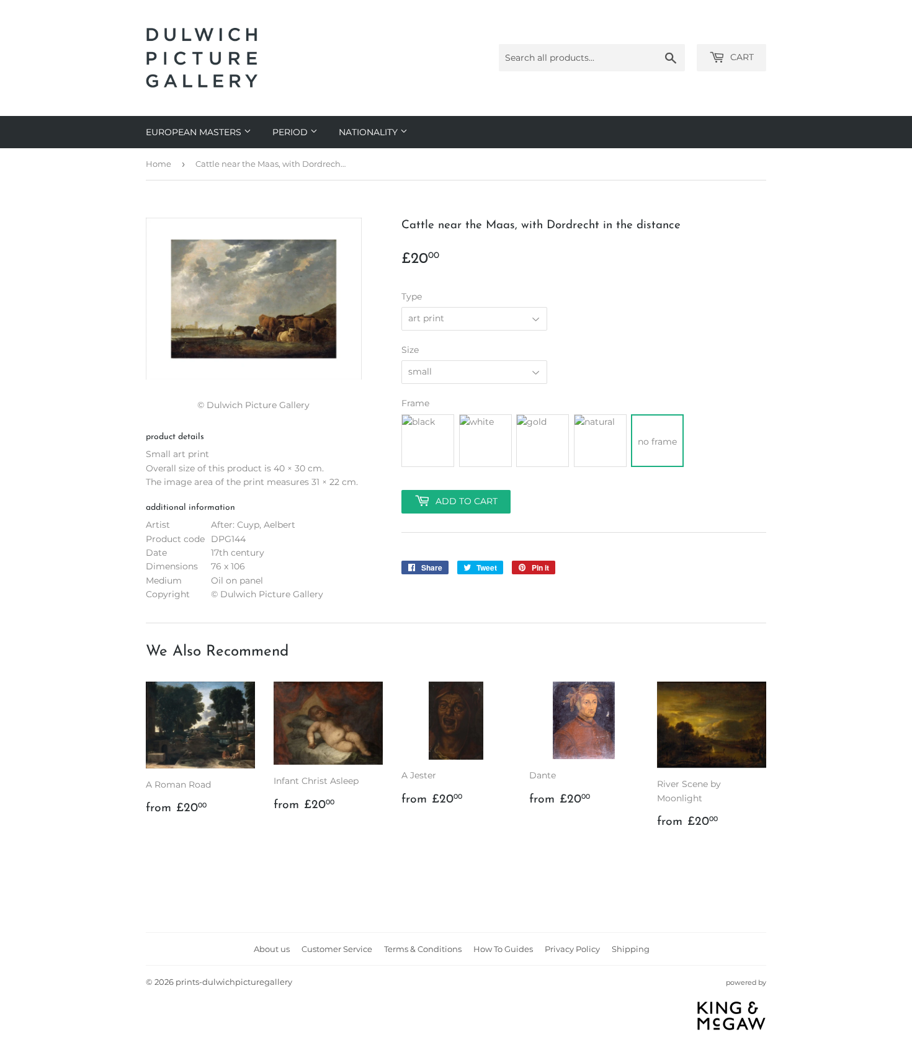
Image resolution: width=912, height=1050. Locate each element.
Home (158, 164)
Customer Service (337, 949)
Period (291, 132)
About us (272, 949)
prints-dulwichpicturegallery (234, 982)
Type (411, 296)
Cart (741, 57)
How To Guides (503, 949)
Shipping (631, 949)
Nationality (369, 132)
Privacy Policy (572, 949)
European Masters (195, 132)
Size (410, 349)
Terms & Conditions (423, 949)
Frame (415, 403)
